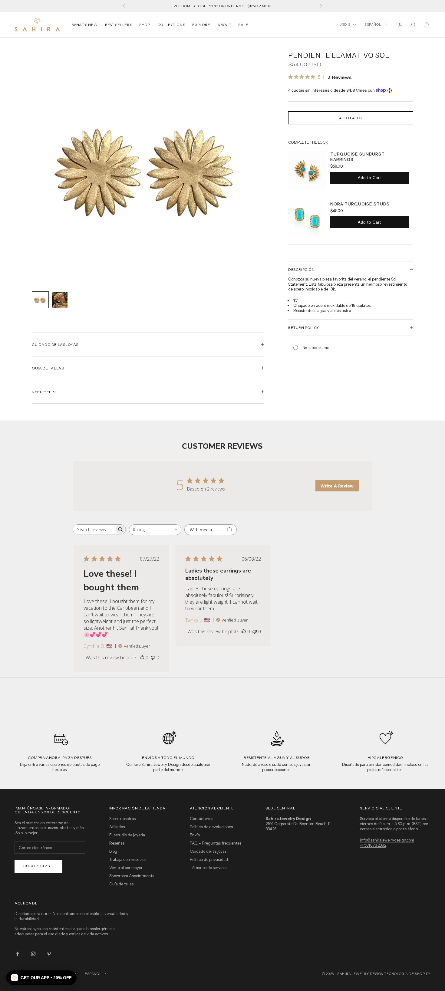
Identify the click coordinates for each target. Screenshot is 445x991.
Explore (201, 25)
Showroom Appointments (131, 875)
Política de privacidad (209, 859)
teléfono (410, 828)
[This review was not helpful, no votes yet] (153, 657)
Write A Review (337, 486)
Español (372, 24)
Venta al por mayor (126, 867)
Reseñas (116, 843)
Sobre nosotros (122, 818)
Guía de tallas (121, 883)
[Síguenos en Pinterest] (49, 954)
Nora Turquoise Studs (360, 204)
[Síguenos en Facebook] (18, 954)
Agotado (350, 118)
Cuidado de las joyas (208, 851)
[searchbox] (94, 529)
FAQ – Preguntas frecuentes (215, 843)
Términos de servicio (208, 867)
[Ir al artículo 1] (40, 299)
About (224, 25)
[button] (41, 977)
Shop (144, 25)
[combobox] (155, 529)
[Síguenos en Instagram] (33, 954)
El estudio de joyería (127, 834)
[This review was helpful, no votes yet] (142, 657)
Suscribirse (38, 866)
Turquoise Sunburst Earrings (357, 156)
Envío (195, 834)
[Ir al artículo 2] (59, 299)
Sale (243, 25)
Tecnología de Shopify (407, 974)
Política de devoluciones (211, 826)
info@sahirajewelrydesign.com (387, 840)
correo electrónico (376, 828)
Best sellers (118, 25)
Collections (171, 25)
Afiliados (117, 826)
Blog (113, 851)
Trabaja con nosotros (127, 859)
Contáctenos (201, 818)
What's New (85, 25)
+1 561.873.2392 (373, 845)
